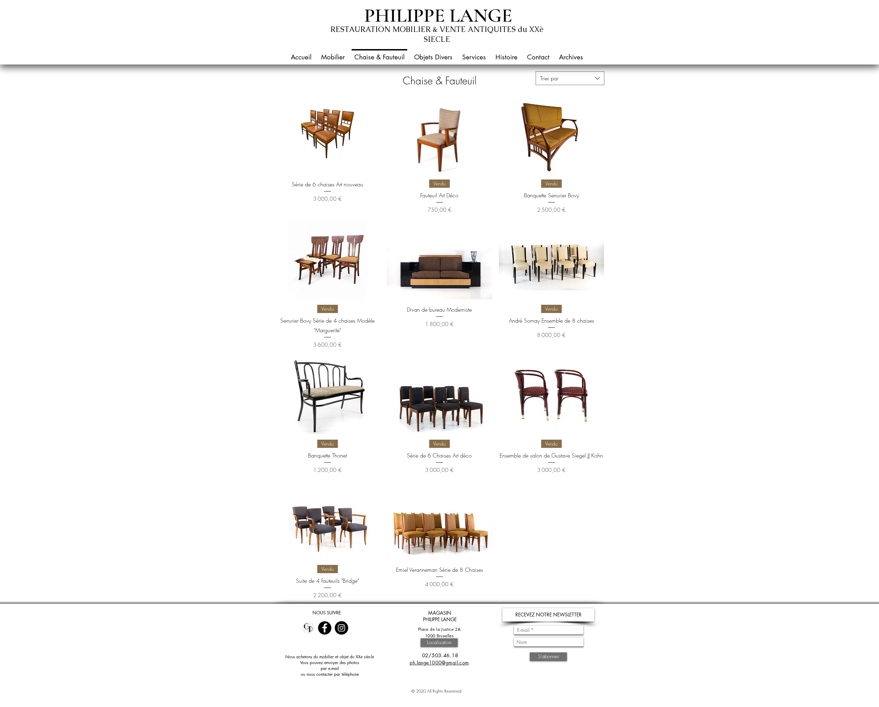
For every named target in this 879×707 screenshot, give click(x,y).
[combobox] (570, 78)
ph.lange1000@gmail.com (439, 662)
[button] (333, 54)
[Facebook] (324, 628)
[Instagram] (341, 628)
